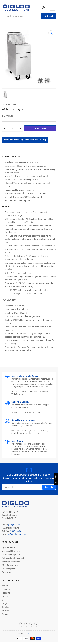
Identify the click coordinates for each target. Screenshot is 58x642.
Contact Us (7, 614)
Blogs (4, 603)
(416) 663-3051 (14, 525)
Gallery (5, 600)
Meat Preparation (10, 565)
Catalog (5, 607)
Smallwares (7, 572)
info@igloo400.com (17, 534)
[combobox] (29, 16)
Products (6, 593)
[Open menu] (52, 8)
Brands (5, 596)
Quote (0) (56, 479)
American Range (9, 105)
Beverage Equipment (11, 561)
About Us (6, 589)
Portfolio (6, 610)
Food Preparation (10, 569)
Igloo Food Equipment (32, 634)
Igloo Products (8, 547)
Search (50, 16)
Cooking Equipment (11, 554)
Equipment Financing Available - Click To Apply (25, 139)
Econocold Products (11, 551)
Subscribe (49, 487)
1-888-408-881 (16, 531)
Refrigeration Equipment (13, 558)
